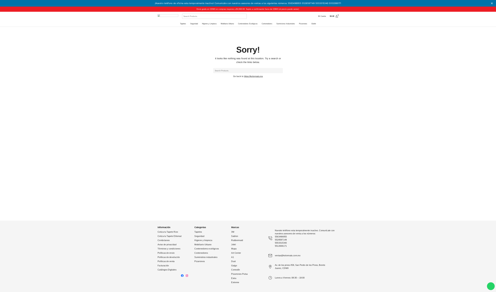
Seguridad (199, 236)
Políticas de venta (166, 261)
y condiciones (173, 249)
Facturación (163, 266)
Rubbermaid (237, 240)
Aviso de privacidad (167, 244)
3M (232, 232)
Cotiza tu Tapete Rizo (168, 232)
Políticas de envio (166, 253)
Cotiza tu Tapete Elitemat (169, 236)
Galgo (234, 266)
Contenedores (201, 253)
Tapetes (198, 232)
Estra (233, 278)
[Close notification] (491, 3)
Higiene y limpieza (203, 240)
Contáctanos (164, 240)
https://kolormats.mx (253, 76)
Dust (233, 261)
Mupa (234, 249)
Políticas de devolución (169, 257)
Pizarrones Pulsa (239, 274)
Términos (162, 249)
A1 (232, 257)
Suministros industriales (205, 257)
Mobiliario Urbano (202, 244)
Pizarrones (199, 261)
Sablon (234, 236)
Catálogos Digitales (167, 270)
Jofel (233, 244)
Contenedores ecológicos (206, 249)
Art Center (236, 253)
